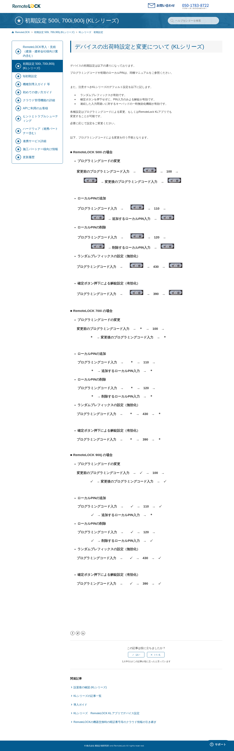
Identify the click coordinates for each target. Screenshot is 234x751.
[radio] (136, 654)
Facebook (72, 633)
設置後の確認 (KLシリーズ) (90, 687)
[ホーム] (27, 8)
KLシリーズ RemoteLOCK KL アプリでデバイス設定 (106, 713)
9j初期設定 (30, 76)
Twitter (78, 633)
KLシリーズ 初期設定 (91, 32)
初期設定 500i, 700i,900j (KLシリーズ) (54, 32)
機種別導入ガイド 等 (36, 84)
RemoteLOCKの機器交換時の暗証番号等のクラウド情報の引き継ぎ (114, 721)
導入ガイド (80, 704)
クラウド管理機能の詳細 (39, 100)
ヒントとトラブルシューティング (40, 118)
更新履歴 (29, 157)
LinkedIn (83, 633)
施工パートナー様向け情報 (40, 149)
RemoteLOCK (22, 32)
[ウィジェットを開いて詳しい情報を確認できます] (218, 744)
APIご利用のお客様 (35, 108)
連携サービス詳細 (34, 141)
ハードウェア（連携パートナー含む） (40, 131)
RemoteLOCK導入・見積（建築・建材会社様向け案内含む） (40, 51)
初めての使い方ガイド (37, 92)
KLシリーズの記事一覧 (87, 695)
